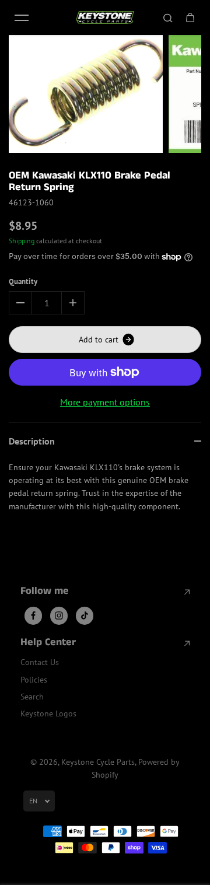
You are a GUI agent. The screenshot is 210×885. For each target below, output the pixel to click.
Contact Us (39, 662)
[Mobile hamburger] (21, 17)
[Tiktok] (84, 615)
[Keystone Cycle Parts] (105, 17)
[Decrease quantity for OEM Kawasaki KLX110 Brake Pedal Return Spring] (20, 302)
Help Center (48, 643)
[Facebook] (33, 615)
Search (32, 696)
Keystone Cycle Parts (98, 762)
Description (32, 441)
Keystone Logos (48, 713)
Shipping (21, 240)
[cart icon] (190, 17)
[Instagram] (59, 615)
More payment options (105, 402)
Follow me (44, 591)
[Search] (168, 17)
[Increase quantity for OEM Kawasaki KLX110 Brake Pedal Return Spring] (73, 302)
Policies (33, 679)
